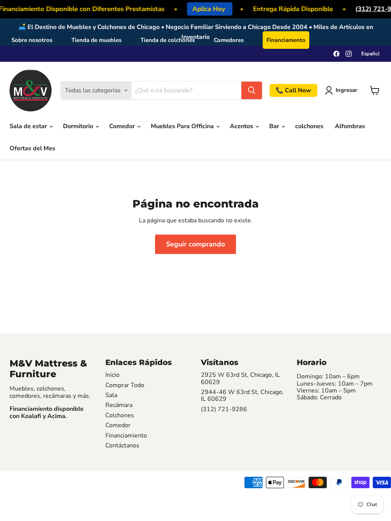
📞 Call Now (293, 90)
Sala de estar (29, 126)
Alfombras (350, 126)
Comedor (122, 126)
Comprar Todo (124, 385)
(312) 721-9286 (224, 409)
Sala (111, 395)
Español (76, 68)
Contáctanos (122, 445)
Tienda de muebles (96, 40)
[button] (342, 90)
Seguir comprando (195, 244)
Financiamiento (126, 435)
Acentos (242, 126)
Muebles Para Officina (183, 126)
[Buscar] (251, 90)
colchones (309, 126)
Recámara (118, 405)
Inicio (112, 374)
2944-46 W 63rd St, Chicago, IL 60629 (242, 396)
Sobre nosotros (31, 40)
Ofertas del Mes (32, 148)
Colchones (119, 415)
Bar (275, 126)
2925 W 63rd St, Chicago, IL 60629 (240, 378)
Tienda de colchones (168, 40)
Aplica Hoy (207, 9)
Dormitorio (79, 126)
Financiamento (286, 40)
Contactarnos (29, 68)
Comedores (229, 40)
